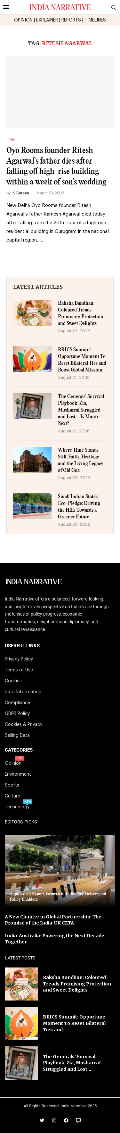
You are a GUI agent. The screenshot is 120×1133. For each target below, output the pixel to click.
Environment (18, 774)
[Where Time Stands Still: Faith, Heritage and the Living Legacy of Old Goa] (32, 460)
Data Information (23, 692)
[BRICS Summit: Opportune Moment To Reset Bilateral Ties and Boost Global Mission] (32, 359)
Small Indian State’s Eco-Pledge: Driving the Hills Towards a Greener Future (79, 506)
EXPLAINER (47, 20)
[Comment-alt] (78, 1120)
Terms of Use (19, 670)
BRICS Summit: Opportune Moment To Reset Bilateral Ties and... (74, 1023)
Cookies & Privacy (23, 724)
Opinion (13, 763)
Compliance (17, 703)
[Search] (113, 7)
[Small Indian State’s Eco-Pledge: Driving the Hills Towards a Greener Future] (32, 506)
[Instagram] (54, 1120)
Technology (17, 807)
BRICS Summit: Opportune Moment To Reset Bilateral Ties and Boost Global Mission (82, 359)
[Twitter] (41, 1120)
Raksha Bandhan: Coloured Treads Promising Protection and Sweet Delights (80, 313)
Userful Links (22, 645)
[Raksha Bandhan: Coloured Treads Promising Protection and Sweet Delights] (32, 313)
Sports (12, 785)
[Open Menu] (6, 7)
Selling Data (17, 735)
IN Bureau (20, 193)
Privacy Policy (19, 659)
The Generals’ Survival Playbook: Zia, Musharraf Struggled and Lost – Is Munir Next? (81, 410)
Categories (19, 750)
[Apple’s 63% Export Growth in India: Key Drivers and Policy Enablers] (60, 871)
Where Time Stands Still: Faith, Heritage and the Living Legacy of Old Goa (80, 460)
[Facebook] (66, 1120)
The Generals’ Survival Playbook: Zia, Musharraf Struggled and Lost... (72, 1063)
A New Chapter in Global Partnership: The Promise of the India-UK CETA (53, 920)
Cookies (13, 681)
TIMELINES (95, 20)
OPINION (23, 20)
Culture (12, 796)
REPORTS (71, 20)
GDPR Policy (17, 713)
